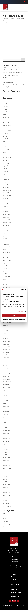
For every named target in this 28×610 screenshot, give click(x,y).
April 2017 (5, 401)
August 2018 (6, 357)
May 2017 (5, 398)
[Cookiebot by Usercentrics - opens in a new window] (20, 289)
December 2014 (6, 463)
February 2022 (6, 247)
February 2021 (6, 276)
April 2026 (5, 112)
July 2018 (5, 360)
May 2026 (5, 109)
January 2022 (6, 249)
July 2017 (5, 393)
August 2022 (6, 231)
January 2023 (6, 217)
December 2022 (7, 220)
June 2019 (5, 330)
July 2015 (5, 447)
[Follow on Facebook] (10, 601)
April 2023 (5, 209)
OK (14, 315)
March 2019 (5, 338)
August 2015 (6, 444)
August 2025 (6, 133)
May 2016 (5, 422)
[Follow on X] (13, 601)
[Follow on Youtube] (15, 601)
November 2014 (7, 465)
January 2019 (6, 344)
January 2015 (6, 460)
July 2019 (5, 328)
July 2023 (5, 201)
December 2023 (6, 187)
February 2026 (6, 117)
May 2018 (5, 365)
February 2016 (6, 430)
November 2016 (7, 409)
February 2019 (6, 341)
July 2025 (5, 136)
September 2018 (7, 355)
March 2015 (5, 455)
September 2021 (7, 260)
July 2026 (5, 104)
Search (23, 59)
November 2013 (7, 492)
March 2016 (5, 428)
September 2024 (7, 163)
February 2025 (6, 149)
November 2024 (7, 158)
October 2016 (6, 411)
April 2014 (5, 479)
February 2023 (6, 214)
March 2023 (6, 212)
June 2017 (5, 395)
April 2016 (5, 425)
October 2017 (6, 384)
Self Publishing (6, 524)
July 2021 (5, 266)
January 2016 (6, 433)
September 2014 (7, 468)
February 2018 (6, 374)
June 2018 (5, 363)
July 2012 (5, 498)
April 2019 (5, 336)
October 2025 (6, 128)
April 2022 (5, 241)
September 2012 (7, 495)
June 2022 (5, 236)
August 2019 (6, 325)
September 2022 (7, 228)
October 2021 (6, 258)
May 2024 (5, 174)
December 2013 (6, 490)
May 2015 (5, 452)
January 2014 (6, 487)
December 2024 (7, 155)
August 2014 (6, 471)
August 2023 (6, 198)
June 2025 (5, 139)
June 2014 (5, 476)
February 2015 (6, 457)
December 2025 (7, 122)
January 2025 (6, 152)
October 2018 (6, 352)
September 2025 (7, 131)
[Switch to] (24, 2)
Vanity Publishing (7, 526)
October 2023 (6, 193)
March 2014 (5, 482)
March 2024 (6, 179)
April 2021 (5, 271)
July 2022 (5, 233)
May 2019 (5, 333)
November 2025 (7, 125)
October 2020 (6, 287)
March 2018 (5, 371)
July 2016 (5, 417)
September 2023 (7, 195)
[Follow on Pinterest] (18, 601)
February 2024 (6, 182)
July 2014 (5, 474)
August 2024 (6, 166)
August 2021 (6, 263)
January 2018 (6, 376)
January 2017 (6, 406)
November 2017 (7, 382)
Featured (5, 516)
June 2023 (5, 203)
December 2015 (6, 436)
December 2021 (6, 252)
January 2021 (6, 279)
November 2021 (7, 255)
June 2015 (5, 449)
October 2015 (6, 441)
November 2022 (7, 222)
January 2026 (6, 120)
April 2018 (5, 368)
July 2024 (5, 168)
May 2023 (5, 206)
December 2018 (6, 347)
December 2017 (6, 379)
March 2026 (6, 114)
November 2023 (7, 190)
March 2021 (5, 274)
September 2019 (7, 322)
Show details (20, 311)
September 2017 (7, 387)
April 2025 (5, 144)
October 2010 (6, 503)
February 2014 (6, 484)
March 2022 (6, 244)
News (4, 518)
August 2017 (6, 390)
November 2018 (7, 349)
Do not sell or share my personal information (14, 319)
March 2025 (6, 147)
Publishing (5, 521)
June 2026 (5, 106)
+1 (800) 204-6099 (18, 1)
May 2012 (5, 501)
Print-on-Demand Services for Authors (12, 72)
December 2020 (7, 282)
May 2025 (5, 141)
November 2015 (7, 438)
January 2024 (6, 185)
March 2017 (5, 403)
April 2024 (5, 176)
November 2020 (7, 284)
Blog (4, 513)
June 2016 (5, 420)
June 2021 (5, 268)
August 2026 (6, 101)
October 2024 (6, 160)
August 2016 (6, 414)
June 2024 (5, 171)
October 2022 (6, 225)
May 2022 (5, 239)
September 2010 (7, 506)
